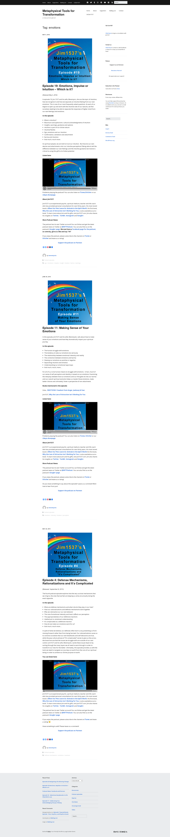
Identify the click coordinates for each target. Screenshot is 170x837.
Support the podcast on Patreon (70, 243)
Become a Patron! (116, 70)
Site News (75, 802)
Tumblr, (63, 216)
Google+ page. (54, 229)
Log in (107, 129)
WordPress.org (110, 140)
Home (44, 2)
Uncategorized (76, 806)
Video (73, 810)
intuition (67, 263)
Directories (75, 790)
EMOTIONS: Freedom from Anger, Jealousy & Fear (66, 390)
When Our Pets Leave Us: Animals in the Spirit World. (67, 208)
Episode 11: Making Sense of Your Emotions (65, 329)
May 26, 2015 (46, 529)
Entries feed (109, 133)
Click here (108, 33)
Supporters (55, 2)
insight (62, 263)
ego (45, 263)
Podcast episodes (49, 260)
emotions (50, 263)
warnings (78, 263)
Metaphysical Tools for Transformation (58, 12)
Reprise (74, 798)
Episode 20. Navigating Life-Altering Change (55, 781)
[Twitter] (91, 2)
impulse (56, 263)
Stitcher (88, 192)
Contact (70, 2)
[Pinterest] (101, 2)
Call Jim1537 (77, 2)
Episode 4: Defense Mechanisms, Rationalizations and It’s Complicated (67, 581)
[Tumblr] (94, 2)
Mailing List (63, 2)
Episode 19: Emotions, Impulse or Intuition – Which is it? (65, 87)
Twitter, (56, 216)
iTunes (82, 192)
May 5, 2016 (46, 34)
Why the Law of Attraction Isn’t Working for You (67, 395)
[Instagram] (97, 2)
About (49, 2)
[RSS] (112, 2)
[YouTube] (105, 2)
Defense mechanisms (50, 755)
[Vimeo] (108, 2)
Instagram (70, 216)
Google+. (80, 216)
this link (111, 103)
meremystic (52, 255)
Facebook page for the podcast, (84, 229)
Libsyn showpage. (49, 195)
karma (72, 263)
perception (66, 515)
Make (49, 831)
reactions (67, 755)
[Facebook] (88, 2)
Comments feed (110, 136)
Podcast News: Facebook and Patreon (53, 791)
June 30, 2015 (46, 276)
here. (118, 88)
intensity (53, 515)
